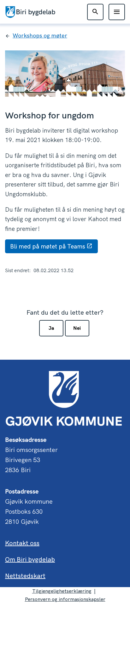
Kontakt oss (22, 543)
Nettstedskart (25, 576)
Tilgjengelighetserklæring (62, 591)
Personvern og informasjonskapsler (65, 599)
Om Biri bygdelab (30, 559)
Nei (77, 328)
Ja (51, 328)
